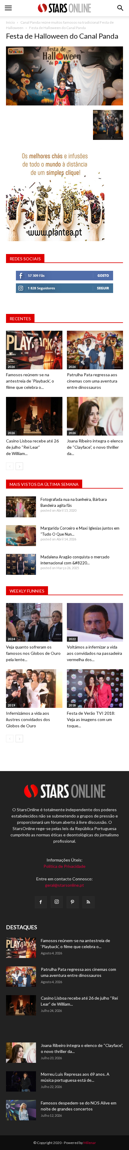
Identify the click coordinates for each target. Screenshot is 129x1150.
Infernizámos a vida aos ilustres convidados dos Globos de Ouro (28, 719)
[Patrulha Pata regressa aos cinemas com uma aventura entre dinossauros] (95, 350)
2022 (72, 639)
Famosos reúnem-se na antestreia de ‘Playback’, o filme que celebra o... (30, 381)
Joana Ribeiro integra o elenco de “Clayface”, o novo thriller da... (95, 447)
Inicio (10, 22)
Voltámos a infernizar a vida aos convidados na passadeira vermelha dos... (94, 653)
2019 (11, 705)
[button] (120, 8)
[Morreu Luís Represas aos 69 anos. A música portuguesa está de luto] (21, 1081)
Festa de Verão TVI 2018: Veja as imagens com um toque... (91, 719)
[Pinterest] (73, 902)
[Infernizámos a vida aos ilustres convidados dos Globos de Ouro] (34, 688)
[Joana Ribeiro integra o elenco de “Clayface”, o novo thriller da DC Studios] (95, 416)
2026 (11, 366)
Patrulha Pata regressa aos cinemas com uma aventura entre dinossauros (92, 381)
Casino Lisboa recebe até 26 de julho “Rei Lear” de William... (32, 447)
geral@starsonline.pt (64, 885)
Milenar (89, 1142)
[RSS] (88, 902)
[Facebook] (41, 902)
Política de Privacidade (65, 866)
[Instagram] (57, 902)
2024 (11, 639)
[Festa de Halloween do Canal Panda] (64, 103)
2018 (72, 705)
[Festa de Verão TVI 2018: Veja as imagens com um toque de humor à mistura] (95, 688)
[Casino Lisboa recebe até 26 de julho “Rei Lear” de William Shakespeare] (34, 416)
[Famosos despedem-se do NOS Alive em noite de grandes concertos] (21, 1110)
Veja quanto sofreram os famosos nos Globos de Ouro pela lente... (33, 653)
